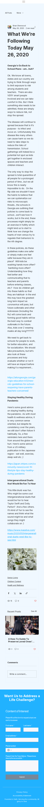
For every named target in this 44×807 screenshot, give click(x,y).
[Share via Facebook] (8, 593)
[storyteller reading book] (22, 625)
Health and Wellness (15, 585)
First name (10, 726)
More (19, 13)
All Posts (8, 13)
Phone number (11, 746)
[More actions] (35, 26)
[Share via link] (26, 593)
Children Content (14, 581)
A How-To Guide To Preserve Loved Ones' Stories (20, 640)
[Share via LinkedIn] (20, 593)
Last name (27, 726)
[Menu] (23, 1)
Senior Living (12, 578)
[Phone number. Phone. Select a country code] (9, 750)
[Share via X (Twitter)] (14, 593)
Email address (11, 736)
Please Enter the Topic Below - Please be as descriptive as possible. (21, 757)
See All (34, 611)
